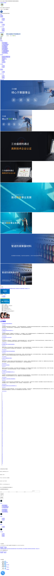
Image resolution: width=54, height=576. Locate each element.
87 (2, 459)
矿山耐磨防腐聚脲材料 (5, 50)
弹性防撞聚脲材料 (4, 52)
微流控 (16, 548)
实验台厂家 (37, 548)
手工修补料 (3, 61)
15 (2, 404)
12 (2, 402)
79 (2, 453)
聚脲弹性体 (18, 288)
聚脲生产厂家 (27, 288)
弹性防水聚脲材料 (4, 43)
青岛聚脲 (21, 288)
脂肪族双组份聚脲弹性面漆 (6, 56)
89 (2, 461)
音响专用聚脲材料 (4, 49)
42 (2, 425)
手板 (17, 548)
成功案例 (3, 18)
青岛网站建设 (2, 548)
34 (2, 419)
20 (2, 408)
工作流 (23, 548)
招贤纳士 (3, 536)
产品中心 (1, 15)
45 (2, 427)
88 (2, 460)
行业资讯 (3, 25)
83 (2, 456)
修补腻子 (3, 60)
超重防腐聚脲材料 (4, 42)
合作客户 (3, 20)
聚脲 (1, 288)
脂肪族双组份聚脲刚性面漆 (6, 57)
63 (2, 441)
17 (2, 406)
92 (2, 463)
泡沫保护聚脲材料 (4, 510)
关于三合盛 (2, 26)
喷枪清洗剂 (3, 62)
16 (2, 405)
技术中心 (1, 21)
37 (2, 421)
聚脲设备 (11, 288)
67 (2, 444)
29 (2, 415)
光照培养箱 (29, 548)
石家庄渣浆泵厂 (33, 548)
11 (2, 401)
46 (2, 428)
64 (2, 442)
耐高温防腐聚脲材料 (5, 48)
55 (2, 435)
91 (2, 462)
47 (2, 429)
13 (2, 403)
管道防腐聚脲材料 (4, 47)
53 (2, 433)
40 (2, 423)
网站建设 (1, 547)
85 (2, 458)
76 (2, 451)
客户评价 (3, 19)
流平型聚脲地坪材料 (5, 507)
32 (2, 417)
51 (2, 432)
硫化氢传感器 (12, 548)
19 (2, 407)
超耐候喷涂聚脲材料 (5, 53)
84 (2, 457)
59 (2, 438)
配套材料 (1, 54)
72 (2, 448)
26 (2, 413)
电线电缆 (26, 548)
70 (2, 446)
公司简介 (3, 28)
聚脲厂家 (24, 288)
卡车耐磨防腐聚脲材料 (5, 51)
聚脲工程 (14, 288)
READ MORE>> (4, 342)
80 (2, 454)
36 (2, 420)
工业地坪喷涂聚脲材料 (5, 44)
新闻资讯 (1, 22)
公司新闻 (3, 24)
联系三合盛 (2, 32)
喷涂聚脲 (9, 288)
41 (2, 424)
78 (2, 452)
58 (2, 437)
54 (2, 434)
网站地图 (5, 2)
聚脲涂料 (3, 288)
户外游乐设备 (8, 548)
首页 (1, 14)
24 (2, 411)
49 (2, 430)
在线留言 (1, 2)
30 (2, 416)
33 (2, 418)
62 (2, 440)
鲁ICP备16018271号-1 (3, 551)
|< (2, 392)
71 (2, 447)
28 (2, 414)
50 (2, 431)
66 (2, 443)
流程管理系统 (20, 548)
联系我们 (3, 77)
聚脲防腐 (6, 288)
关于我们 (7, 564)
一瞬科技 (5, 547)
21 (2, 409)
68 (2, 445)
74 (2, 449)
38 (2, 422)
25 (2, 412)
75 (2, 450)
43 (2, 426)
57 (2, 436)
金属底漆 (3, 59)
